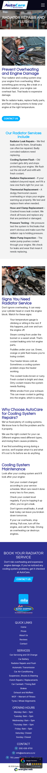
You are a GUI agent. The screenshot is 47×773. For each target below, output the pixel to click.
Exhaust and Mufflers (23, 692)
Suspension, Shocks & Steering (23, 676)
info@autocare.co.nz (25, 753)
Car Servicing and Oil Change (23, 655)
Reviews (23, 639)
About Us (23, 635)
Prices (23, 631)
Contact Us (11, 118)
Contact (23, 643)
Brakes (23, 688)
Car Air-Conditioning (23, 671)
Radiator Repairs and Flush (23, 663)
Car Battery (23, 659)
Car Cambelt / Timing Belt (23, 684)
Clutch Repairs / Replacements (23, 680)
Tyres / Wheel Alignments (23, 701)
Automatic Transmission (23, 667)
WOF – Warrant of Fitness (23, 696)
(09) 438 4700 (25, 748)
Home (23, 627)
